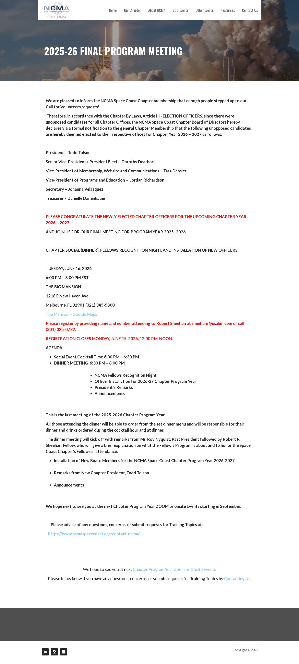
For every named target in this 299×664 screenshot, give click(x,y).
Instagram (54, 651)
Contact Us (250, 10)
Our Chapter (132, 10)
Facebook (63, 651)
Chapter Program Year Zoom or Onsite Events (174, 569)
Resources (228, 10)
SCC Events (180, 10)
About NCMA (156, 10)
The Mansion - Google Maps (71, 314)
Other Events (204, 10)
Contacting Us (237, 578)
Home (113, 10)
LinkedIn (45, 651)
